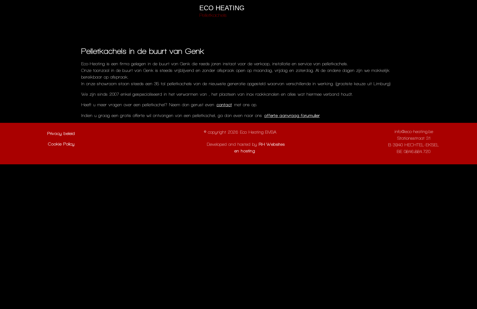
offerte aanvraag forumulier (292, 115)
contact (224, 104)
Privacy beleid (61, 133)
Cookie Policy (61, 144)
